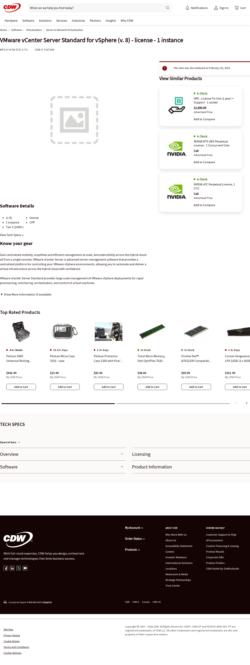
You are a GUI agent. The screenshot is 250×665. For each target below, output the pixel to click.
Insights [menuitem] (111, 20)
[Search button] (167, 8)
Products (131, 549)
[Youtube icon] (25, 568)
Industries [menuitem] (78, 20)
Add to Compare (204, 119)
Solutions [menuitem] (45, 20)
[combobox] (93, 7)
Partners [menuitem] (95, 20)
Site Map (8, 629)
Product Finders (215, 563)
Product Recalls (215, 551)
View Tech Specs (11, 235)
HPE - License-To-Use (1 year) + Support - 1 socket (214, 100)
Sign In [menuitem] (224, 8)
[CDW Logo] (11, 7)
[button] (240, 7)
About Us (170, 540)
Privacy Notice (12, 635)
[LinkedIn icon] (12, 568)
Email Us (47, 602)
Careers (169, 551)
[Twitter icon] (18, 568)
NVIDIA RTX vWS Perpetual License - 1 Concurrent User (212, 143)
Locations (171, 568)
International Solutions (179, 563)
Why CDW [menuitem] (127, 20)
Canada (146, 601)
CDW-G (135, 601)
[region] (125, 362)
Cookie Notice (12, 641)
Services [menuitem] (61, 20)
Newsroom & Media (176, 574)
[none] (11, 20)
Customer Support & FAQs (221, 534)
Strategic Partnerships (178, 580)
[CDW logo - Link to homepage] (11, 7)
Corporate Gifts (215, 557)
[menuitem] (187, 8)
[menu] (196, 7)
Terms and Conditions (16, 647)
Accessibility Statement (178, 546)
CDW (127, 601)
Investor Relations (176, 557)
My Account (133, 528)
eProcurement (214, 540)
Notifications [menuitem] (199, 8)
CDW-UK (157, 601)
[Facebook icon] (6, 568)
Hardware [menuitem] (11, 20)
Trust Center (172, 585)
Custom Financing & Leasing (222, 546)
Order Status (133, 538)
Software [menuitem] (28, 20)
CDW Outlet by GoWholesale (222, 568)
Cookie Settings (12, 653)
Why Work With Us (176, 534)
